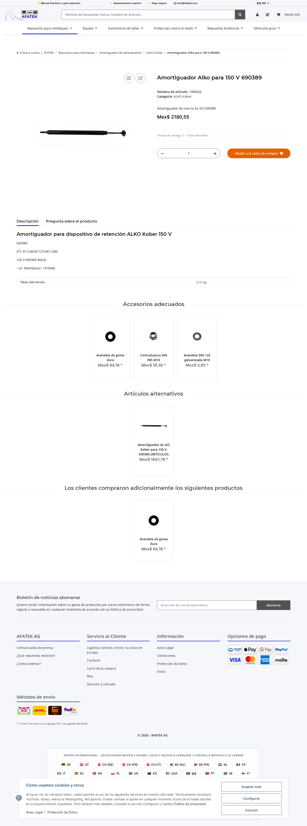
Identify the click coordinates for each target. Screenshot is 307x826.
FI (248, 773)
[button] (257, 14)
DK (100, 773)
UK (136, 773)
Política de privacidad (190, 804)
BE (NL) (180, 764)
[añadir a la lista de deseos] (140, 78)
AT (87, 764)
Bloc (90, 676)
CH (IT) (156, 764)
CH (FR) (132, 764)
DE (69, 764)
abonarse (273, 605)
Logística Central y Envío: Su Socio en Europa (114, 650)
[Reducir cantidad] (162, 153)
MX (194, 773)
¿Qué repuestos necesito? (36, 655)
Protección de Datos (62, 812)
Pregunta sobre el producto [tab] (71, 221)
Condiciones (166, 655)
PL (118, 773)
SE (231, 773)
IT (64, 773)
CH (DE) (107, 764)
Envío (161, 671)
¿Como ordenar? (29, 664)
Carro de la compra (101, 668)
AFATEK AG (159, 735)
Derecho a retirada (101, 684)
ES (82, 773)
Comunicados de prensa (35, 648)
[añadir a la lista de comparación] (129, 78)
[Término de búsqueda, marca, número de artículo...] (240, 14)
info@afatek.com (187, 3)
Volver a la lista (30, 53)
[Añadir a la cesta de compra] (20, 67)
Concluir (251, 810)
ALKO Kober (183, 96)
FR (243, 764)
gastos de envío (77, 723)
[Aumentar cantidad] (215, 153)
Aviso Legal (34, 812)
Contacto (93, 660)
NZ (155, 773)
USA (174, 773)
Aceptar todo (252, 787)
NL (225, 764)
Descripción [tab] (28, 221)
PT (213, 773)
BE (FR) (204, 764)
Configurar (251, 798)
